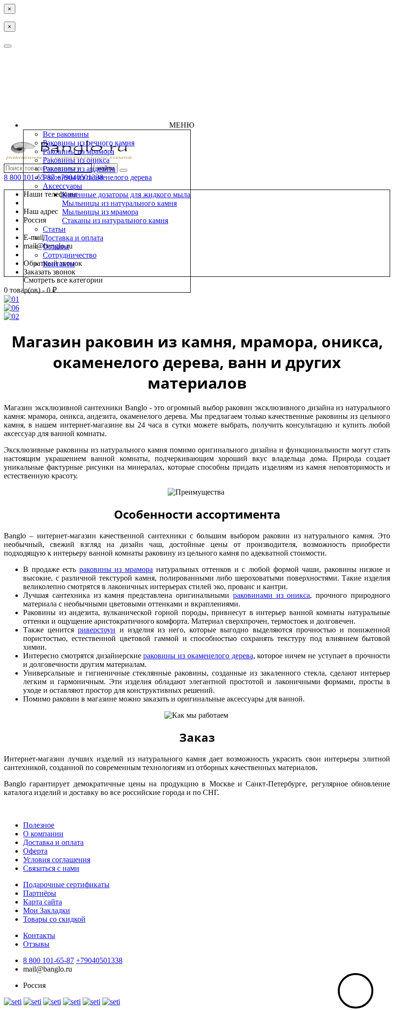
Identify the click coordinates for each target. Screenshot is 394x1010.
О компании (43, 834)
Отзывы (56, 246)
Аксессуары (62, 186)
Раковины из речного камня (89, 143)
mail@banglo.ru (47, 969)
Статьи (54, 229)
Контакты (59, 264)
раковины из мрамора (116, 569)
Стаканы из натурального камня (115, 220)
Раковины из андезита (79, 169)
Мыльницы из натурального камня (119, 203)
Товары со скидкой (54, 919)
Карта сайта (42, 902)
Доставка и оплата (73, 238)
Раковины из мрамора (78, 151)
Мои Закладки (46, 910)
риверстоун (96, 630)
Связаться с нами (51, 868)
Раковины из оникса (76, 160)
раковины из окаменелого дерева (198, 656)
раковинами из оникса (271, 595)
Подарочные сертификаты (66, 884)
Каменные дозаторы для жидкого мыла (126, 194)
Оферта (35, 851)
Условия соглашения (56, 860)
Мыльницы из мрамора (100, 212)
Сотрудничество (70, 255)
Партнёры (39, 893)
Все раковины (66, 134)
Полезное (38, 825)
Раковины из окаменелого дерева (97, 177)
